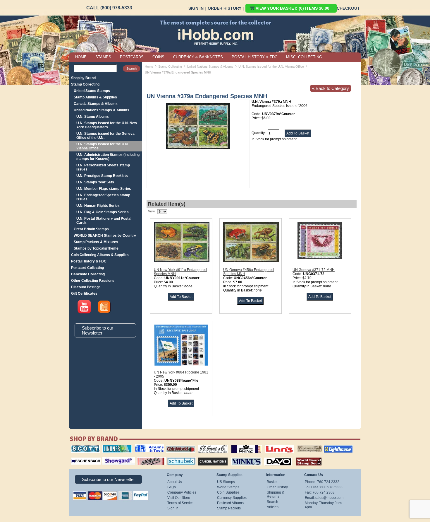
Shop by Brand (83, 78)
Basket (272, 482)
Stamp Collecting (85, 84)
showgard (108, 457)
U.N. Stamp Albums (92, 117)
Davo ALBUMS (270, 457)
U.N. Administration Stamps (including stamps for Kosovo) (108, 157)
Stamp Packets (229, 508)
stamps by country (304, 457)
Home (149, 66)
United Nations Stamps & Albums (101, 110)
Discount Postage (86, 287)
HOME (81, 57)
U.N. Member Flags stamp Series (103, 189)
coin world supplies (179, 445)
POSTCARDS (132, 57)
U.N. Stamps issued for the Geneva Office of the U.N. (105, 136)
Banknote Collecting (88, 274)
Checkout (348, 8)
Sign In (196, 8)
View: (152, 211)
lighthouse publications (331, 447)
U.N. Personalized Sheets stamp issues (103, 167)
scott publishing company (81, 447)
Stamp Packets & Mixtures (96, 242)
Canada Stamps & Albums (96, 104)
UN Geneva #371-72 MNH (314, 270)
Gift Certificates (84, 293)
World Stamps (228, 487)
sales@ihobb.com (329, 498)
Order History (224, 8)
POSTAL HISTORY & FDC (254, 57)
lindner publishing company (114, 447)
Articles (272, 507)
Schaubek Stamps (178, 457)
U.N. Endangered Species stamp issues (103, 197)
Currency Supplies (232, 498)
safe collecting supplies (143, 447)
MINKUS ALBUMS (241, 457)
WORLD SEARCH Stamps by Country (105, 235)
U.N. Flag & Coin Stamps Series (102, 212)
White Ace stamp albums (145, 459)
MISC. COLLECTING (304, 57)
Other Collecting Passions (92, 281)
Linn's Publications (273, 445)
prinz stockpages (240, 445)
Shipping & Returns (275, 494)
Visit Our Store (178, 498)
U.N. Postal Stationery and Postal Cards (103, 220)
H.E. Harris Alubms (210, 445)
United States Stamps (92, 91)
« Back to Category (330, 88)
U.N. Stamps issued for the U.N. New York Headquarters (106, 125)
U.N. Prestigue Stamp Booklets (102, 176)
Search (272, 502)
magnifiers (77, 457)
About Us (174, 482)
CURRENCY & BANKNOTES (198, 57)
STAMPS (103, 57)
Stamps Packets (208, 457)
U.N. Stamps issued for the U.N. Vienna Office (102, 146)
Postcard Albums (230, 503)
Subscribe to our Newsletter (97, 330)
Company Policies (181, 492)
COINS (158, 57)
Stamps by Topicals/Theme (96, 248)
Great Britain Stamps (91, 229)
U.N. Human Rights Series (98, 206)
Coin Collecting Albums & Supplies (100, 255)
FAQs (171, 487)
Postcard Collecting (87, 268)
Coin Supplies (228, 492)
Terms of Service (180, 503)
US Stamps (226, 482)
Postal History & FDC (88, 261)
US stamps (298, 445)
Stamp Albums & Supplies (95, 97)
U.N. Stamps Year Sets (95, 182)
